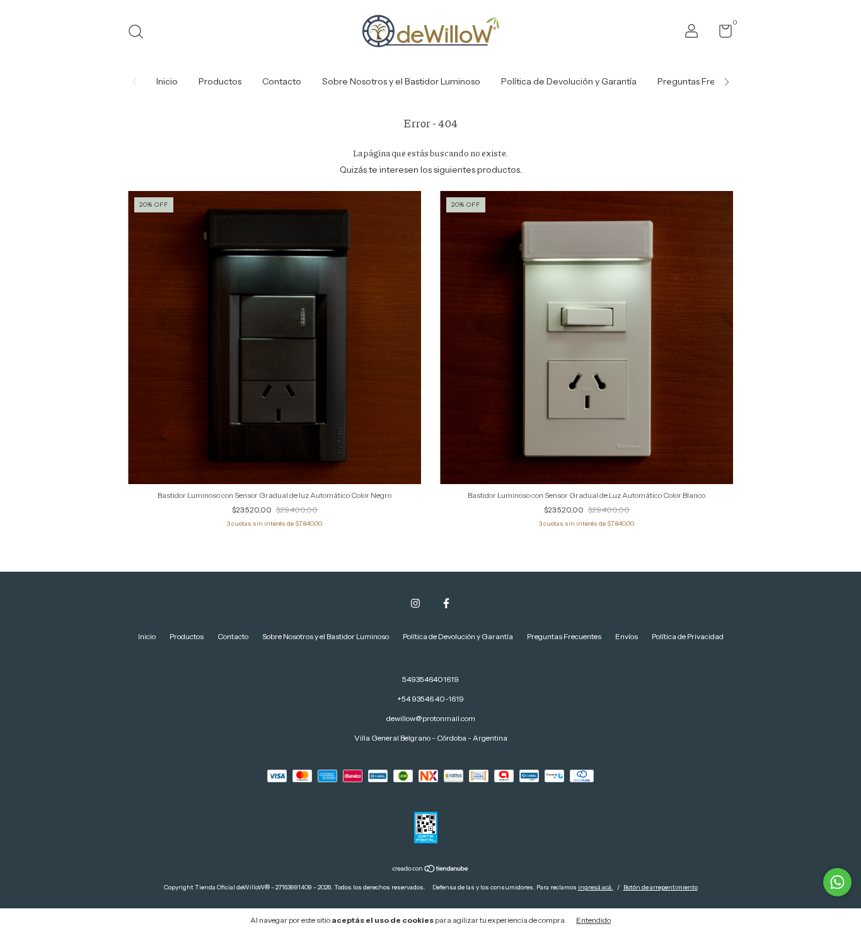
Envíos (626, 636)
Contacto (281, 81)
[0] (720, 34)
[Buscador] (140, 33)
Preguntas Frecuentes (703, 81)
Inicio (167, 81)
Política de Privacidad (688, 636)
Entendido (593, 920)
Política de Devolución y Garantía (569, 81)
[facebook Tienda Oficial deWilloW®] (446, 603)
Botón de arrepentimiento (660, 887)
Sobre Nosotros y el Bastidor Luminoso (401, 81)
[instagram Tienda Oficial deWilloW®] (415, 603)
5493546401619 (430, 679)
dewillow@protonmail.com (430, 718)
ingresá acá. (595, 887)
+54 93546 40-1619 (430, 698)
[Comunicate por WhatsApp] (837, 882)
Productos (220, 81)
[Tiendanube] (430, 870)
